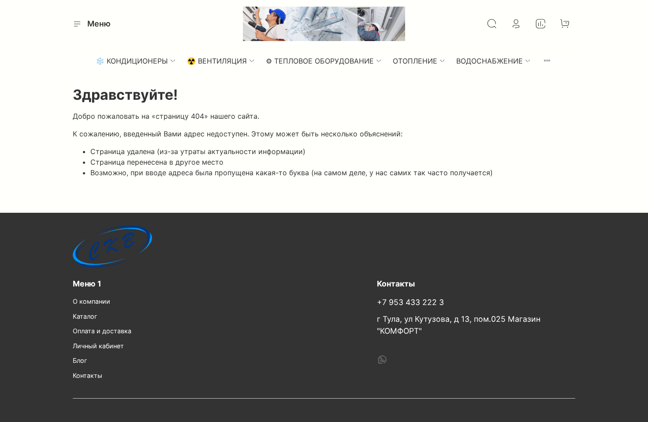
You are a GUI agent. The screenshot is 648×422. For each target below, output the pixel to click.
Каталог (85, 316)
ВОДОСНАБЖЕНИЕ (489, 61)
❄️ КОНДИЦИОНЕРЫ (132, 61)
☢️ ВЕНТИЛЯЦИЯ (217, 61)
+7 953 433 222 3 (410, 302)
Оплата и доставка (102, 331)
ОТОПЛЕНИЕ (415, 61)
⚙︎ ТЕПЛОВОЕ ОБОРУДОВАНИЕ (320, 61)
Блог (80, 360)
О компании (91, 301)
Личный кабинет (98, 346)
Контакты (87, 375)
